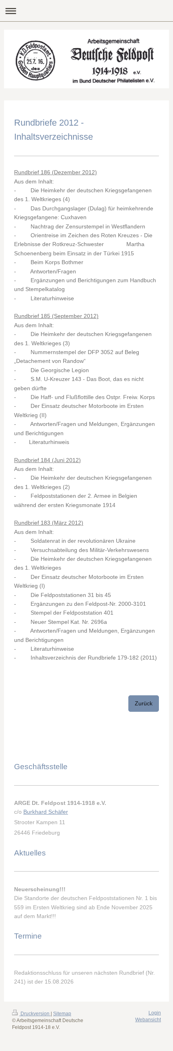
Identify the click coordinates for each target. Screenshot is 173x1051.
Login (154, 1013)
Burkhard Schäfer (45, 812)
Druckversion (35, 1013)
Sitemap (62, 1013)
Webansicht (148, 1019)
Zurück (143, 703)
